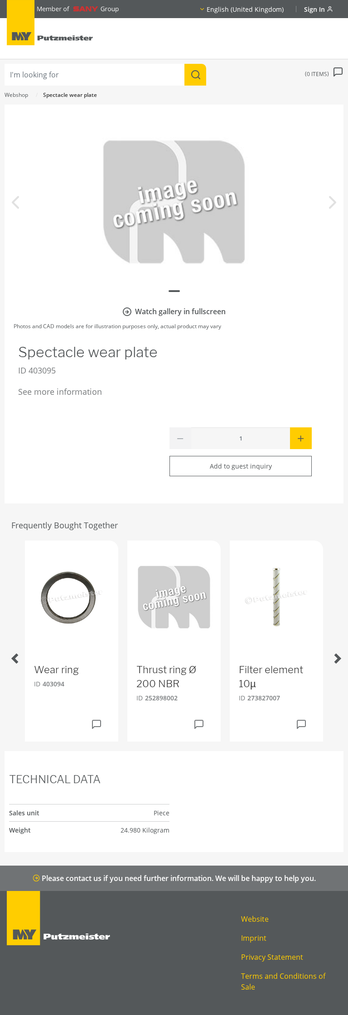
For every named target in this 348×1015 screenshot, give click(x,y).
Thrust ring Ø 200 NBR (166, 676)
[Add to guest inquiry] (96, 724)
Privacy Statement (272, 957)
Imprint (253, 938)
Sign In (315, 9)
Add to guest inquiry (241, 466)
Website (255, 919)
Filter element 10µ (271, 676)
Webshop (16, 95)
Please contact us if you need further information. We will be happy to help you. (178, 878)
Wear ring (56, 669)
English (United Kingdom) (245, 9)
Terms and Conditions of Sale (283, 981)
